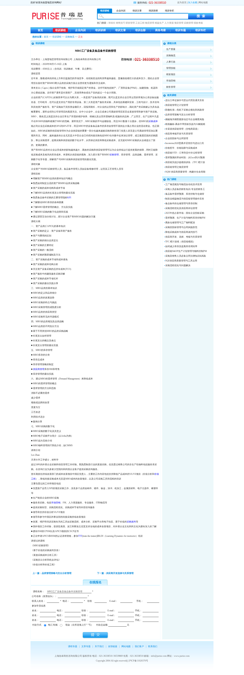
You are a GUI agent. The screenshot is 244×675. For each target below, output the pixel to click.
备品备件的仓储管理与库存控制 (181, 203)
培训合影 (140, 30)
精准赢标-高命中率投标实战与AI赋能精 (185, 124)
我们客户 (139, 646)
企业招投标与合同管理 (176, 138)
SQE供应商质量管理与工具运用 (181, 260)
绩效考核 (198, 23)
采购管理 (188, 23)
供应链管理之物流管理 (176, 167)
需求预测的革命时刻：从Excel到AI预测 (185, 157)
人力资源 (169, 23)
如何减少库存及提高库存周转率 (181, 246)
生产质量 (170, 49)
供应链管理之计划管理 (176, 105)
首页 (40, 30)
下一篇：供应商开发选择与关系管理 (115, 573)
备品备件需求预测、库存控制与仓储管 (184, 194)
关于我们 (99, 646)
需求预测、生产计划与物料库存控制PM (185, 217)
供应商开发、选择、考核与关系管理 (183, 236)
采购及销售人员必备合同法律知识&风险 (185, 256)
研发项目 (170, 74)
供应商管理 (38, 369)
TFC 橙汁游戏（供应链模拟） (180, 241)
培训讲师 (100, 30)
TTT (80, 536)
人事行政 (170, 61)
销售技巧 (120, 23)
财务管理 (170, 87)
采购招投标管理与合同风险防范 (181, 227)
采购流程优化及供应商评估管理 (181, 208)
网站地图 (203, 2)
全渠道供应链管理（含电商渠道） (182, 129)
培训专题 (180, 30)
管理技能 (170, 68)
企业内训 (80, 30)
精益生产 (159, 23)
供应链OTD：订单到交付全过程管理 (183, 152)
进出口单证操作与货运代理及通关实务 (184, 100)
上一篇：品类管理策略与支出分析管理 (52, 573)
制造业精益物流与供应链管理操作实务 (184, 198)
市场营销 (55, 502)
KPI (69, 197)
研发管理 (130, 23)
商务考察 (160, 30)
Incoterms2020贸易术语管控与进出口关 (184, 143)
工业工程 (139, 23)
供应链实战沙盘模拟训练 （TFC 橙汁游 (185, 162)
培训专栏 (200, 30)
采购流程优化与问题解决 (177, 265)
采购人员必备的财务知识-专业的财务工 (185, 189)
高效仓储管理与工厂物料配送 (180, 222)
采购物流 (69, 36)
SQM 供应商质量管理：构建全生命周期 (185, 171)
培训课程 (60, 30)
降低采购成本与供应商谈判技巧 (181, 232)
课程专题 (72, 646)
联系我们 (152, 646)
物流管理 (149, 23)
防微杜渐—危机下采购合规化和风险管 (184, 109)
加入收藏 (192, 2)
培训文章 (120, 30)
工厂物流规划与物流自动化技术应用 (183, 184)
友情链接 (112, 646)
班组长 (111, 23)
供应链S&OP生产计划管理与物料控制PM (186, 251)
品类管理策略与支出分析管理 (180, 114)
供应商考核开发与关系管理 (179, 133)
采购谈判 (131, 521)
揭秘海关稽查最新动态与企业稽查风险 (184, 119)
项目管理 (178, 23)
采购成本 (153, 121)
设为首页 (181, 2)
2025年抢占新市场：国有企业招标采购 (184, 213)
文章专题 (86, 646)
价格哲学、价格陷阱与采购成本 (181, 148)
